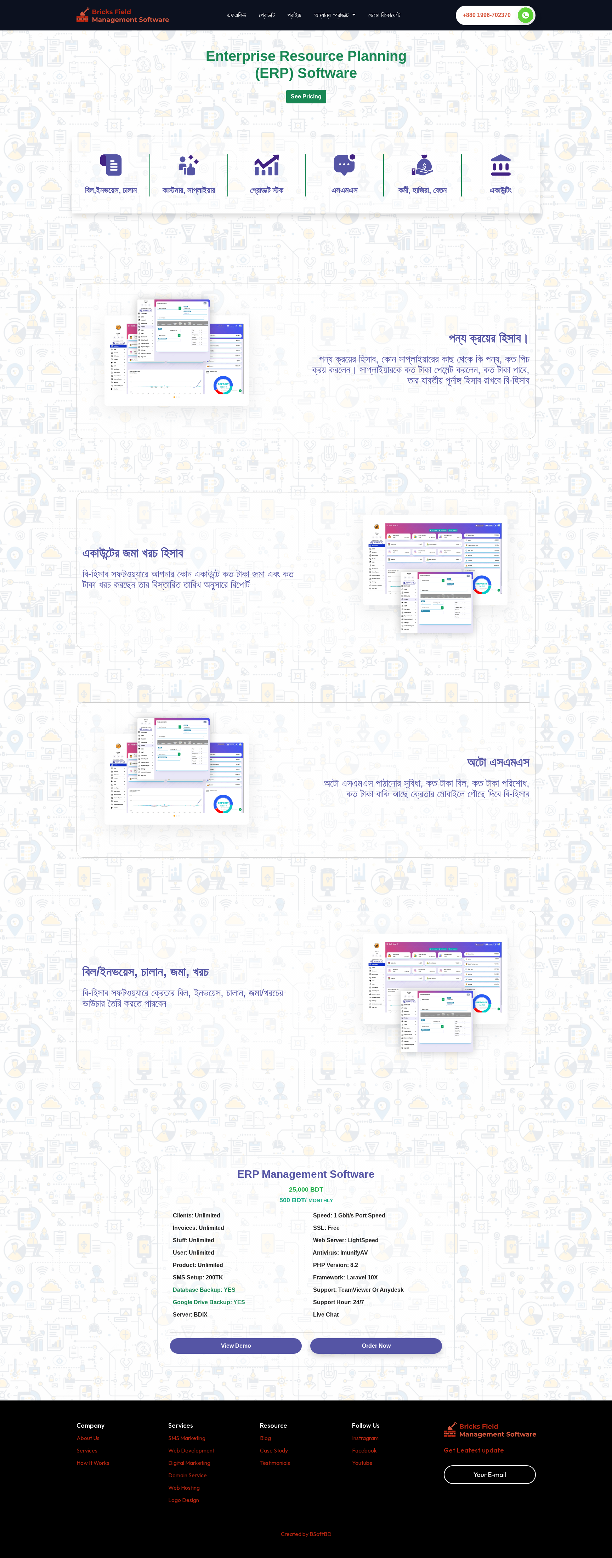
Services (86, 1450)
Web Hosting (184, 1487)
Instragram (365, 1438)
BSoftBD (321, 1533)
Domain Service (187, 1475)
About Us (88, 1438)
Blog (265, 1438)
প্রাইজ (294, 15)
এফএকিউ (236, 15)
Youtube (362, 1462)
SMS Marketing (186, 1438)
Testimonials (275, 1462)
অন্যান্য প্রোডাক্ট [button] (332, 15)
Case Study (274, 1450)
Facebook (364, 1450)
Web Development (191, 1450)
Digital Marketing (189, 1462)
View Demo (236, 1346)
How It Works (92, 1462)
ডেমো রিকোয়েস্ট (384, 15)
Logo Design (183, 1499)
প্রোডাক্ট (267, 15)
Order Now (376, 1346)
